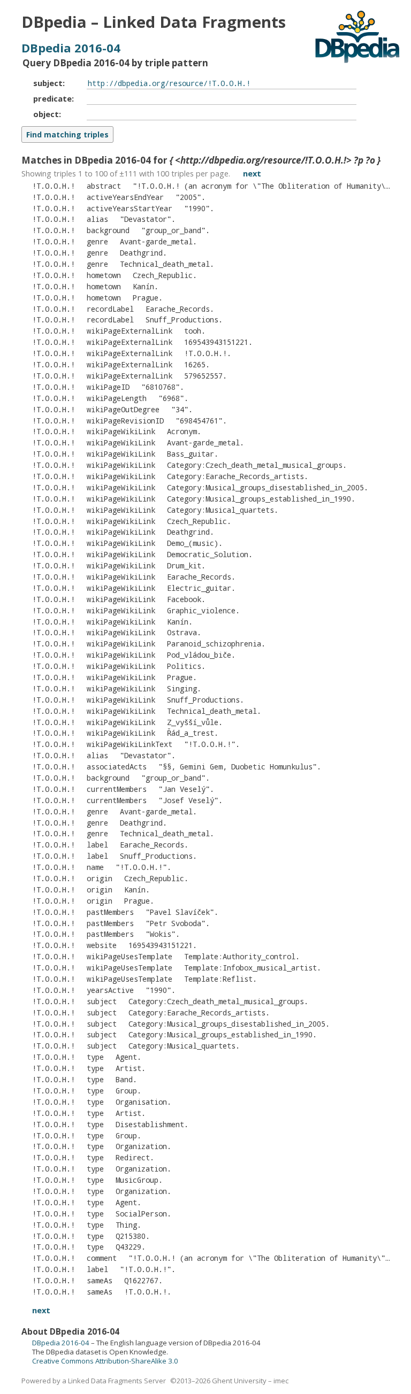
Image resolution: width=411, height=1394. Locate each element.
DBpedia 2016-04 (70, 48)
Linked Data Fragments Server (117, 1380)
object (46, 114)
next (252, 173)
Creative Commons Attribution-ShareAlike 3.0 (105, 1361)
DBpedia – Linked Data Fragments (153, 22)
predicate (52, 98)
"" (188, 197)
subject (48, 83)
